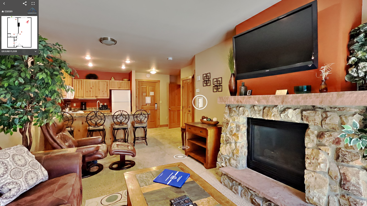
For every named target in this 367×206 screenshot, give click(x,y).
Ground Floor (9, 51)
